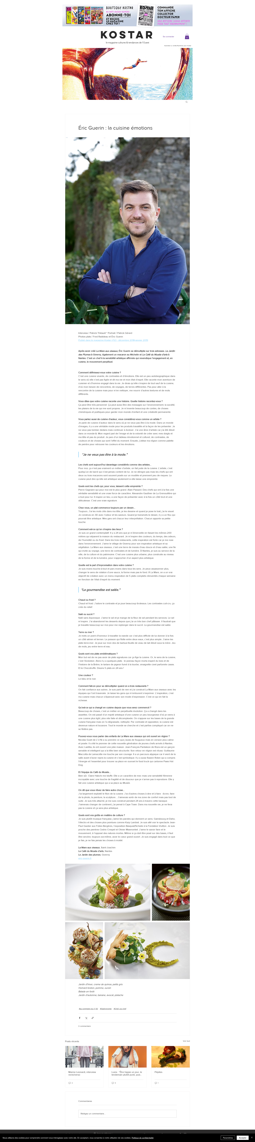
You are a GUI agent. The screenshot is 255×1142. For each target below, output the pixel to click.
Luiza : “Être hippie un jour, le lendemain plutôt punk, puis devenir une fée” (127, 1073)
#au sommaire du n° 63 (88, 1009)
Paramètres (228, 1137)
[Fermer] (251, 1138)
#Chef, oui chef (120, 1009)
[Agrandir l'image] (107, 892)
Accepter (242, 1137)
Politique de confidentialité (143, 1137)
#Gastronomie (106, 1009)
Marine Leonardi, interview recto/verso (82, 1073)
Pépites (158, 1072)
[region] (127, 74)
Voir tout (186, 1041)
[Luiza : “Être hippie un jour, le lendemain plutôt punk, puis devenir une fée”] (127, 1057)
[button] (187, 36)
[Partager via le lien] (92, 1018)
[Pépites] (170, 1057)
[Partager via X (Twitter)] (86, 1018)
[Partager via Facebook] (79, 1018)
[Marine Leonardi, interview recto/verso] (84, 1057)
